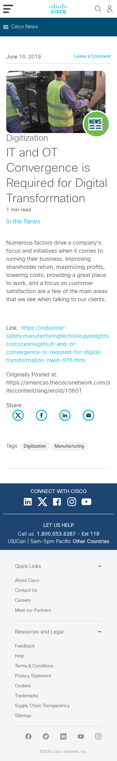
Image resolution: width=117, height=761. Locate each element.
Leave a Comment (92, 57)
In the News (23, 222)
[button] (24, 27)
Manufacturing (69, 447)
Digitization (35, 447)
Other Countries (91, 541)
